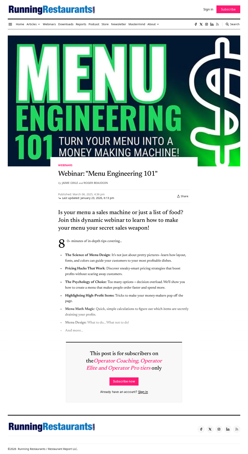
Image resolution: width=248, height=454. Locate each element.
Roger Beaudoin (96, 183)
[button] (32, 24)
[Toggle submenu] (38, 24)
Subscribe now (124, 381)
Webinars (65, 165)
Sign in (143, 392)
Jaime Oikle (70, 183)
